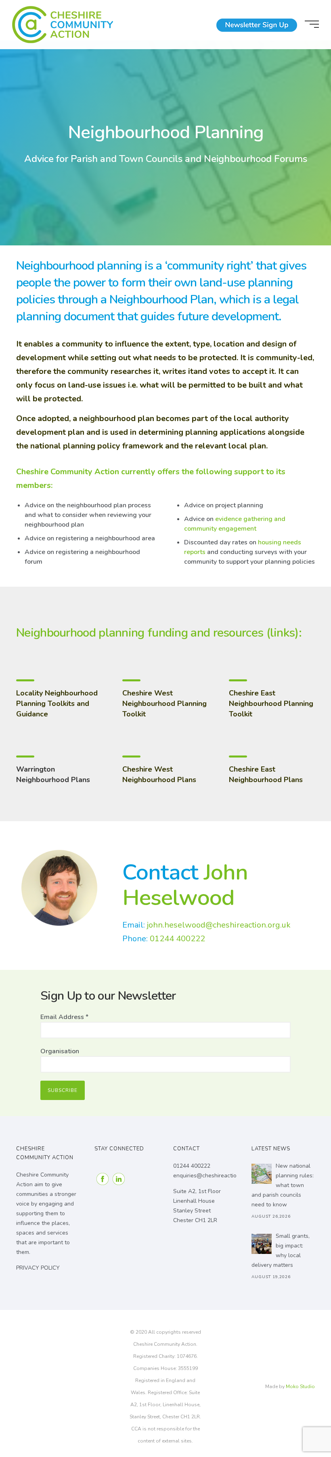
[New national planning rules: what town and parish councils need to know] (261, 1174)
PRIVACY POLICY (38, 1268)
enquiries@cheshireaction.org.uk (215, 1175)
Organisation (59, 1051)
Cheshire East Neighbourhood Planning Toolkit (271, 703)
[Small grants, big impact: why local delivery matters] (261, 1244)
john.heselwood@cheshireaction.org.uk (219, 924)
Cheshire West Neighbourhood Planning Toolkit (164, 703)
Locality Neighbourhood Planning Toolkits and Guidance (57, 703)
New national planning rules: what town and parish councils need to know (282, 1185)
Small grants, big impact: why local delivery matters (280, 1250)
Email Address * (64, 1017)
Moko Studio (300, 1386)
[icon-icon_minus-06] (24, 680)
